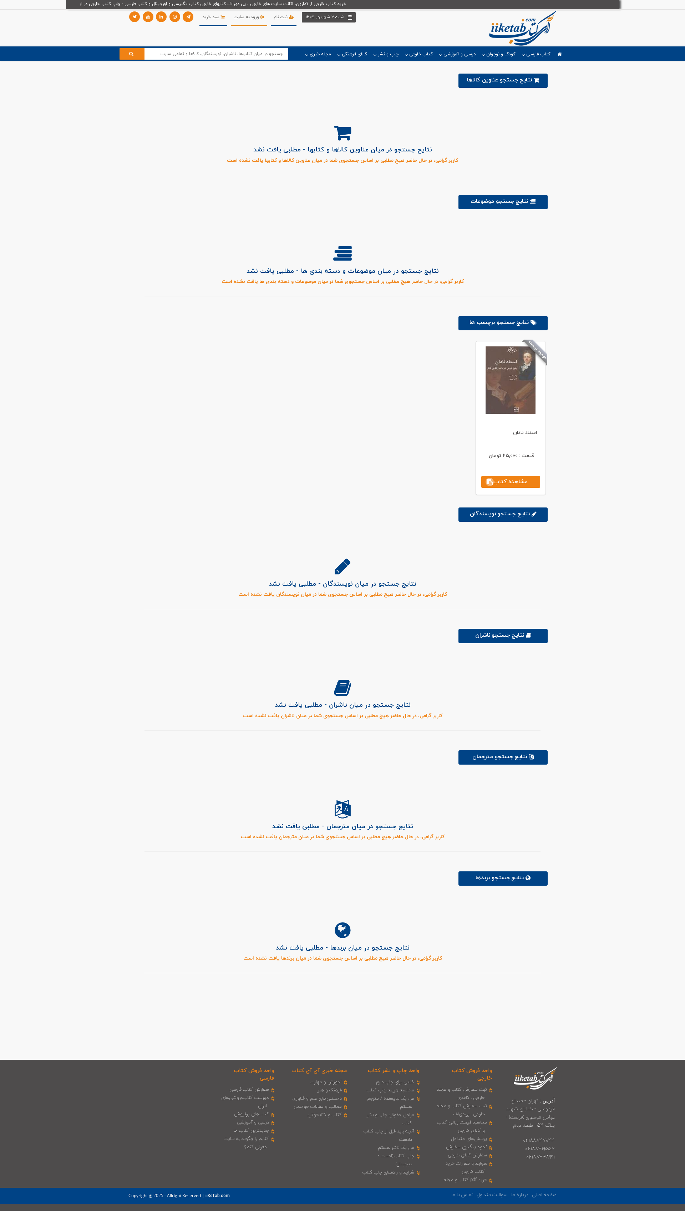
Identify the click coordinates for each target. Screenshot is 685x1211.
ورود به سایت (247, 17)
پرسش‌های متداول (469, 1139)
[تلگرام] (188, 16)
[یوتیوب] (148, 16)
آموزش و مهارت (326, 1082)
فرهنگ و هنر (330, 1090)
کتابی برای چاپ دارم (395, 1082)
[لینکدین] (161, 16)
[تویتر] (134, 16)
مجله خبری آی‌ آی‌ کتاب (319, 1071)
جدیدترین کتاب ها (251, 1130)
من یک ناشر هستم (396, 1148)
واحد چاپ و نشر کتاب (393, 1071)
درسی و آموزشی (253, 1122)
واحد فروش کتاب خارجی (472, 1074)
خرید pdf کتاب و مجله (465, 1180)
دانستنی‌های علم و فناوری (317, 1098)
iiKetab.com (218, 1196)
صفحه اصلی (544, 1194)
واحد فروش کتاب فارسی (254, 1074)
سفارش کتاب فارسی (249, 1089)
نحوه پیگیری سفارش (466, 1147)
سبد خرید (211, 17)
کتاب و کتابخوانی (325, 1115)
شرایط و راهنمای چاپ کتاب (388, 1172)
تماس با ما (462, 1194)
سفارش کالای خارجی (467, 1155)
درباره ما (519, 1194)
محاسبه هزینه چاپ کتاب (390, 1090)
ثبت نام (281, 17)
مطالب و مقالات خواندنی (318, 1107)
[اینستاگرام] (174, 16)
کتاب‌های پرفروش (251, 1114)
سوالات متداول (492, 1194)
